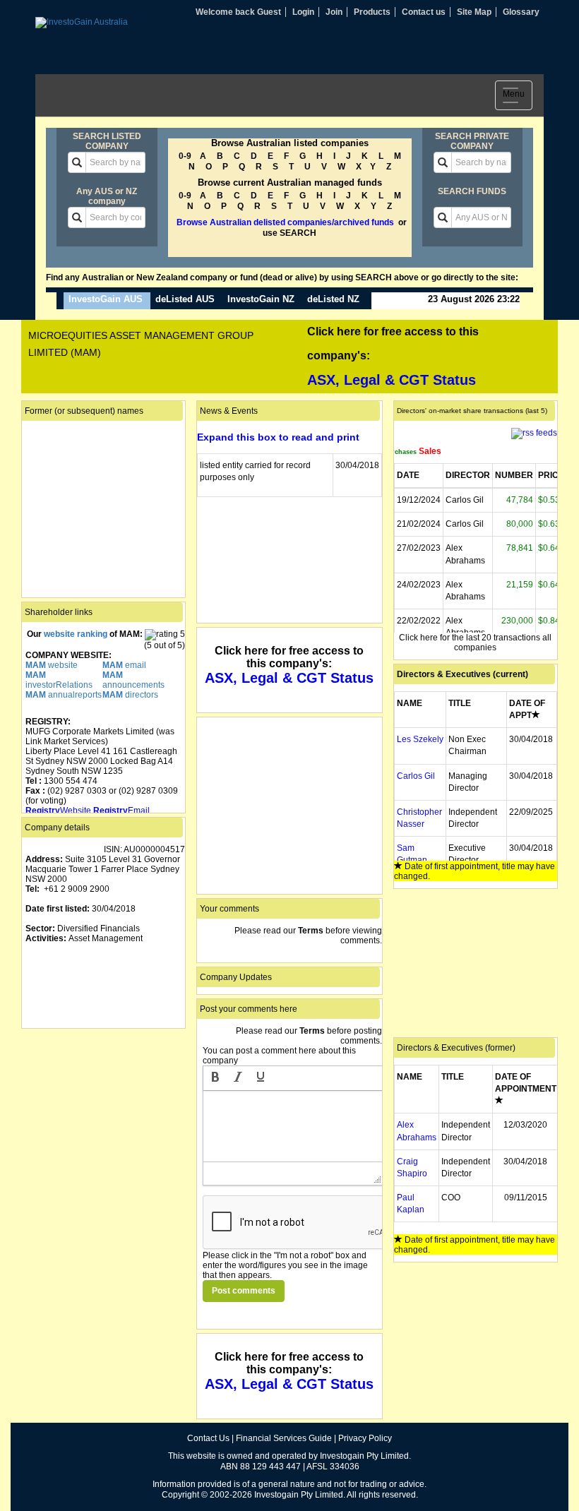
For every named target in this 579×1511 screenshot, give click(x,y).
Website (58, 811)
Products (372, 12)
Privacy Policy (365, 1438)
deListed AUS (185, 299)
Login (303, 12)
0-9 (185, 156)
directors (130, 695)
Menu (517, 97)
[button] (215, 1078)
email (124, 665)
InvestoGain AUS (105, 299)
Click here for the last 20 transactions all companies (475, 642)
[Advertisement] (103, 1102)
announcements (133, 680)
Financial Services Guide (284, 1438)
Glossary (521, 12)
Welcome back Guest (238, 12)
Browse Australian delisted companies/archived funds (285, 222)
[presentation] (215, 1078)
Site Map (474, 12)
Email (121, 811)
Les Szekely (420, 739)
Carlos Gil (416, 776)
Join (334, 12)
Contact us (424, 12)
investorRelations (58, 680)
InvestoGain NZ (260, 299)
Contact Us (208, 1438)
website (51, 665)
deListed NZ (333, 299)
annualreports (63, 695)
